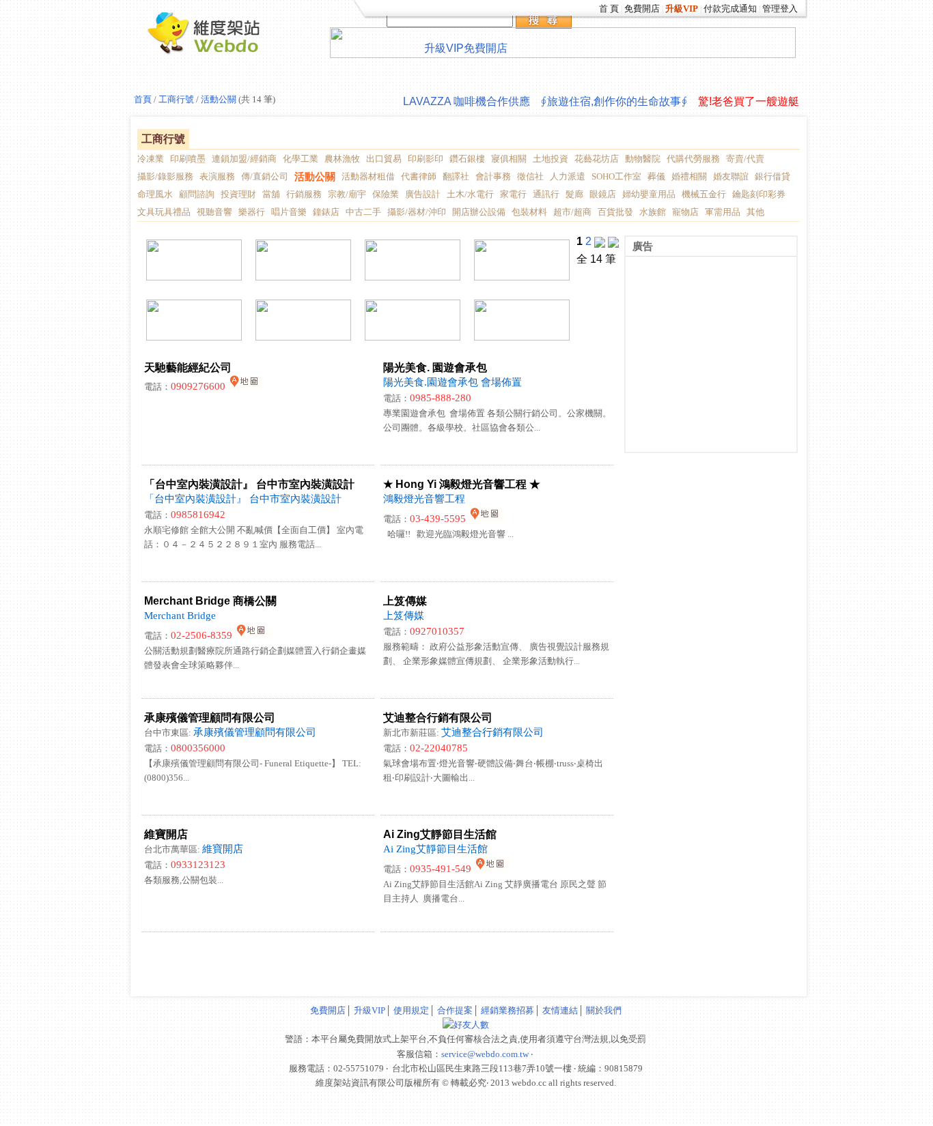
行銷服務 (304, 194)
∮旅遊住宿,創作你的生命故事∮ (614, 101)
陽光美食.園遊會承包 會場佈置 (452, 382)
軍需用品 (722, 212)
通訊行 (546, 194)
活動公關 (218, 99)
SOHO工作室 (616, 176)
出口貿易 (384, 159)
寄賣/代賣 (745, 159)
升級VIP (369, 1010)
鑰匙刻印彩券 (758, 194)
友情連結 (560, 1010)
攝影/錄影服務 (165, 176)
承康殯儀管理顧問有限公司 (254, 732)
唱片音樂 (289, 212)
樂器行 (251, 212)
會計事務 (493, 176)
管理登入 (780, 8)
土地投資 (550, 159)
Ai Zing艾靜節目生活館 (435, 848)
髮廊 (574, 194)
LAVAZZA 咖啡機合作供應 (466, 101)
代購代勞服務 (693, 159)
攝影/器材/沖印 (416, 212)
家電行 (513, 194)
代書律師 (418, 176)
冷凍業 (150, 159)
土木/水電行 (470, 194)
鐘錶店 (326, 212)
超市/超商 (572, 212)
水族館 (652, 212)
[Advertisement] (299, 956)
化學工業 (300, 159)
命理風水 (155, 194)
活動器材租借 (368, 176)
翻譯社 (456, 176)
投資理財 (238, 194)
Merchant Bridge (180, 615)
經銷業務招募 (507, 1010)
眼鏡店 (602, 194)
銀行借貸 (772, 176)
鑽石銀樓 (467, 159)
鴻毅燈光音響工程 (424, 498)
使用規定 (411, 1010)
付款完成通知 (730, 8)
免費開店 (642, 8)
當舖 (271, 194)
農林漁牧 (342, 159)
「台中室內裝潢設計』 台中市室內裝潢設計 (243, 498)
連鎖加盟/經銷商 (244, 159)
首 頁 (609, 8)
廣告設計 (423, 194)
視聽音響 (214, 212)
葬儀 (656, 176)
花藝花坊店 (596, 159)
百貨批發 (615, 212)
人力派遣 (567, 176)
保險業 (385, 194)
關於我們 (604, 1010)
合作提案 (455, 1010)
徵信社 (530, 176)
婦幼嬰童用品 (649, 194)
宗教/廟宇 (347, 194)
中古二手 (363, 212)
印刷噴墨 (188, 159)
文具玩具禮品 (164, 212)
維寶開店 (222, 848)
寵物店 (685, 212)
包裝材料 (529, 212)
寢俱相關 (509, 159)
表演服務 (217, 176)
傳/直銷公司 (264, 176)
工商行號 (175, 99)
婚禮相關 (689, 176)
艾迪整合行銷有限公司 (492, 732)
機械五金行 (704, 194)
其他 (755, 212)
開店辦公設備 (478, 212)
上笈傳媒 (403, 615)
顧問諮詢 (196, 194)
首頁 (143, 99)
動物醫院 (642, 159)
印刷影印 (425, 159)
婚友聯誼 (731, 176)
